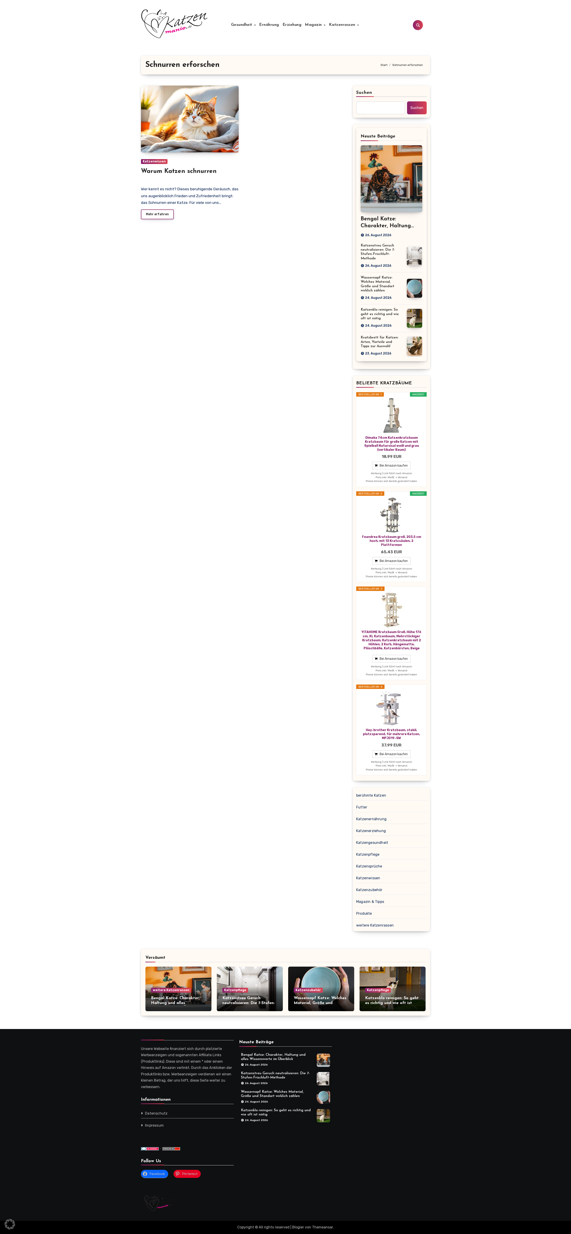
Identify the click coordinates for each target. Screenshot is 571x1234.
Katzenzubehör (369, 890)
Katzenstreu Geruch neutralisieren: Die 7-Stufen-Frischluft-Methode (248, 1003)
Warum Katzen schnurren (179, 171)
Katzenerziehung (371, 831)
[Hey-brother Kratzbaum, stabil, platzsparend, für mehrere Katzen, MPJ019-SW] (391, 708)
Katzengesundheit (372, 842)
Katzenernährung (371, 819)
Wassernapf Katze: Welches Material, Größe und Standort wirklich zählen (320, 1003)
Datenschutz (156, 1113)
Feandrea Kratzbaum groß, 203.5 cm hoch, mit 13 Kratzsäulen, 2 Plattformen (391, 541)
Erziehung (292, 25)
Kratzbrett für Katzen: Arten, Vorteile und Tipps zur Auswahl (379, 342)
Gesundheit (242, 25)
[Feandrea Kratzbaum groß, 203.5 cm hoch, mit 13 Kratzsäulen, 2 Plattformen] (391, 515)
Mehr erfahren (157, 214)
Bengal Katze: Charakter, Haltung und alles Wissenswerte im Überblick (176, 1003)
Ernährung (269, 25)
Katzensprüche (369, 866)
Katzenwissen (154, 161)
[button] (10, 1224)
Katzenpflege (367, 854)
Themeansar (322, 1227)
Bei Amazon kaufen (394, 465)
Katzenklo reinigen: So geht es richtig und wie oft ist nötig (380, 314)
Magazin (314, 25)
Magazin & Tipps (370, 902)
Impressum (154, 1125)
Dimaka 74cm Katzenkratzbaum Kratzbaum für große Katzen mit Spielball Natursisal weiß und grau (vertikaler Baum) (391, 444)
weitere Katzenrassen (375, 925)
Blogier (298, 1227)
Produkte (364, 913)
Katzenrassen (343, 25)
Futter (361, 807)
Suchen (364, 92)
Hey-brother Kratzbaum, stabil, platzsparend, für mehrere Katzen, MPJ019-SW (391, 734)
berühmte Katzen (371, 795)
